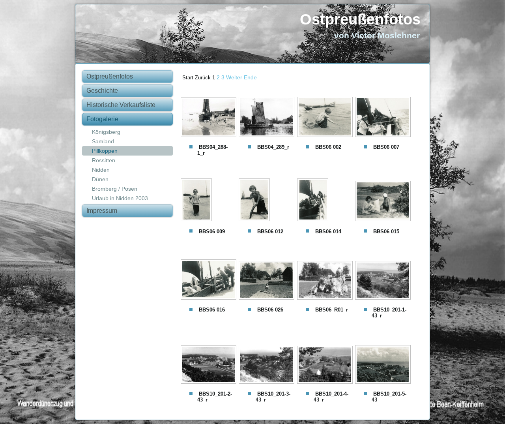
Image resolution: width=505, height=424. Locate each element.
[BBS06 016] (210, 280)
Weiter (234, 77)
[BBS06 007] (384, 118)
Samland (103, 141)
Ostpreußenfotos (360, 19)
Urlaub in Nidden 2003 (120, 198)
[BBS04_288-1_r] (210, 118)
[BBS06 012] (268, 200)
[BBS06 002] (326, 118)
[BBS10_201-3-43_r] (268, 365)
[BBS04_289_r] (268, 118)
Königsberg (106, 132)
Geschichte (102, 90)
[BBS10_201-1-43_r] (384, 281)
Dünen (100, 179)
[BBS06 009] (210, 200)
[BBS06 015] (384, 202)
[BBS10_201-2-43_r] (210, 365)
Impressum (101, 210)
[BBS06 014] (326, 200)
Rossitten (103, 160)
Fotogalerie (102, 119)
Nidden (101, 170)
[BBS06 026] (268, 281)
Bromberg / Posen (114, 189)
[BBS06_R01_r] (326, 281)
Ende (250, 77)
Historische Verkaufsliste (120, 104)
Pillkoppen (105, 151)
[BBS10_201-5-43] (384, 365)
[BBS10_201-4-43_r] (326, 365)
